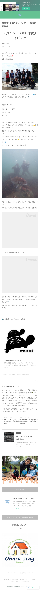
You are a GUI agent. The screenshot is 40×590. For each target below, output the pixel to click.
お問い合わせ (20, 489)
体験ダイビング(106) (6, 375)
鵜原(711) (14, 375)
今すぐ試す (25, 8)
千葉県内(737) (25, 375)
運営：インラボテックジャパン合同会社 (20, 517)
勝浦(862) (19, 375)
